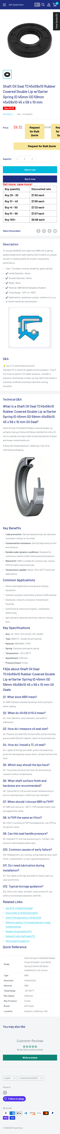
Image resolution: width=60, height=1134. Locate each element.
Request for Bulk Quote (35, 131)
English (7, 1078)
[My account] (48, 4)
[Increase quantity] (32, 159)
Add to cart (30, 169)
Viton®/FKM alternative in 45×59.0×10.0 (23, 917)
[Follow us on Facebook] (5, 1093)
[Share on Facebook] (38, 231)
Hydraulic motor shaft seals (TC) (20, 936)
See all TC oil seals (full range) (19, 908)
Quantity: (7, 159)
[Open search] (43, 4)
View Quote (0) (56, 21)
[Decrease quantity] (17, 159)
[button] (37, 5)
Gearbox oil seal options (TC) (19, 931)
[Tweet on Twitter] (49, 231)
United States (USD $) (28, 1078)
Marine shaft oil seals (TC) (17, 941)
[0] (55, 4)
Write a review (30, 1057)
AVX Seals (8, 114)
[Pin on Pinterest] (44, 231)
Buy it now (30, 179)
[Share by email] (55, 231)
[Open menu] (4, 5)
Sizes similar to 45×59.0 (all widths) (22, 912)
